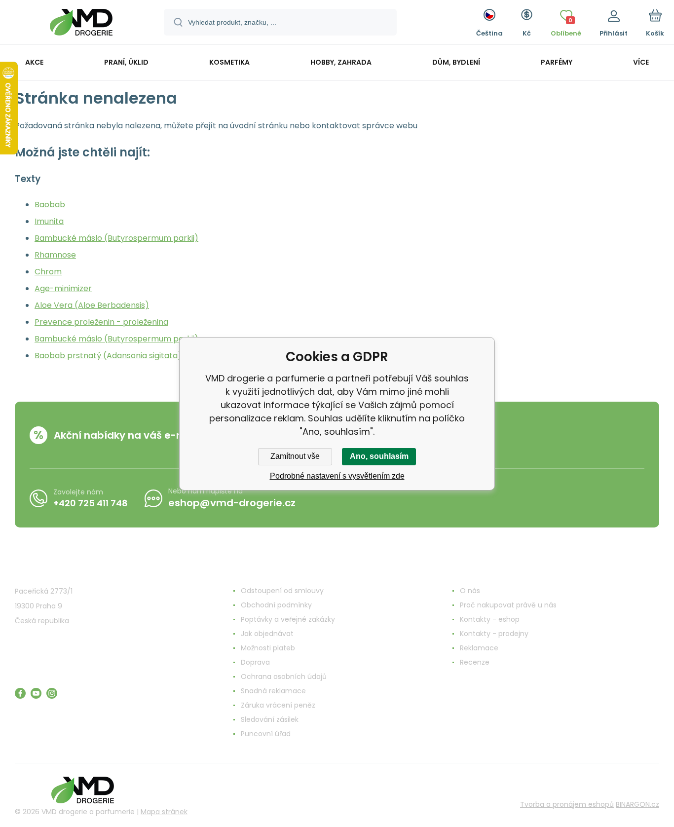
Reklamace (479, 648)
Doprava (255, 662)
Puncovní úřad (266, 734)
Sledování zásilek (270, 719)
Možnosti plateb (268, 648)
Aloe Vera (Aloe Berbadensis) (92, 305)
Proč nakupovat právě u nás (508, 605)
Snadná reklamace (273, 691)
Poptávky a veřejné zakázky (288, 619)
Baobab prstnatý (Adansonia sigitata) (108, 355)
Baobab (50, 204)
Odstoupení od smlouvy (282, 591)
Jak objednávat (267, 634)
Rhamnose (55, 255)
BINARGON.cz (637, 804)
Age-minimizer (63, 288)
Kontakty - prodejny (494, 634)
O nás (470, 591)
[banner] (81, 23)
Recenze (474, 662)
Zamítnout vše (295, 456)
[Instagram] (51, 693)
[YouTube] (36, 693)
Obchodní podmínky (276, 605)
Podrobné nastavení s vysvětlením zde (337, 476)
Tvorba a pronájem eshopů (567, 804)
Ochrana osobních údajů (284, 676)
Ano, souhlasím (379, 456)
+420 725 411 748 (90, 503)
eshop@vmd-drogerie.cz (232, 503)
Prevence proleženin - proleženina (101, 322)
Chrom (48, 271)
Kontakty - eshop (490, 619)
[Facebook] (20, 693)
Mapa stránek (164, 812)
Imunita (49, 221)
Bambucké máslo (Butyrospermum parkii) (116, 238)
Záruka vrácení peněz (278, 705)
